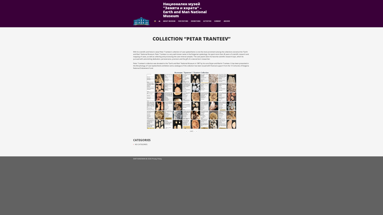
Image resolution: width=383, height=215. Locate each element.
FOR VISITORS (183, 21)
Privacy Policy (157, 159)
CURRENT (217, 21)
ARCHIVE (227, 21)
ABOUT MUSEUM (169, 21)
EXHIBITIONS (195, 21)
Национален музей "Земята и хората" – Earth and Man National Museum (185, 9)
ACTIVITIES (207, 21)
